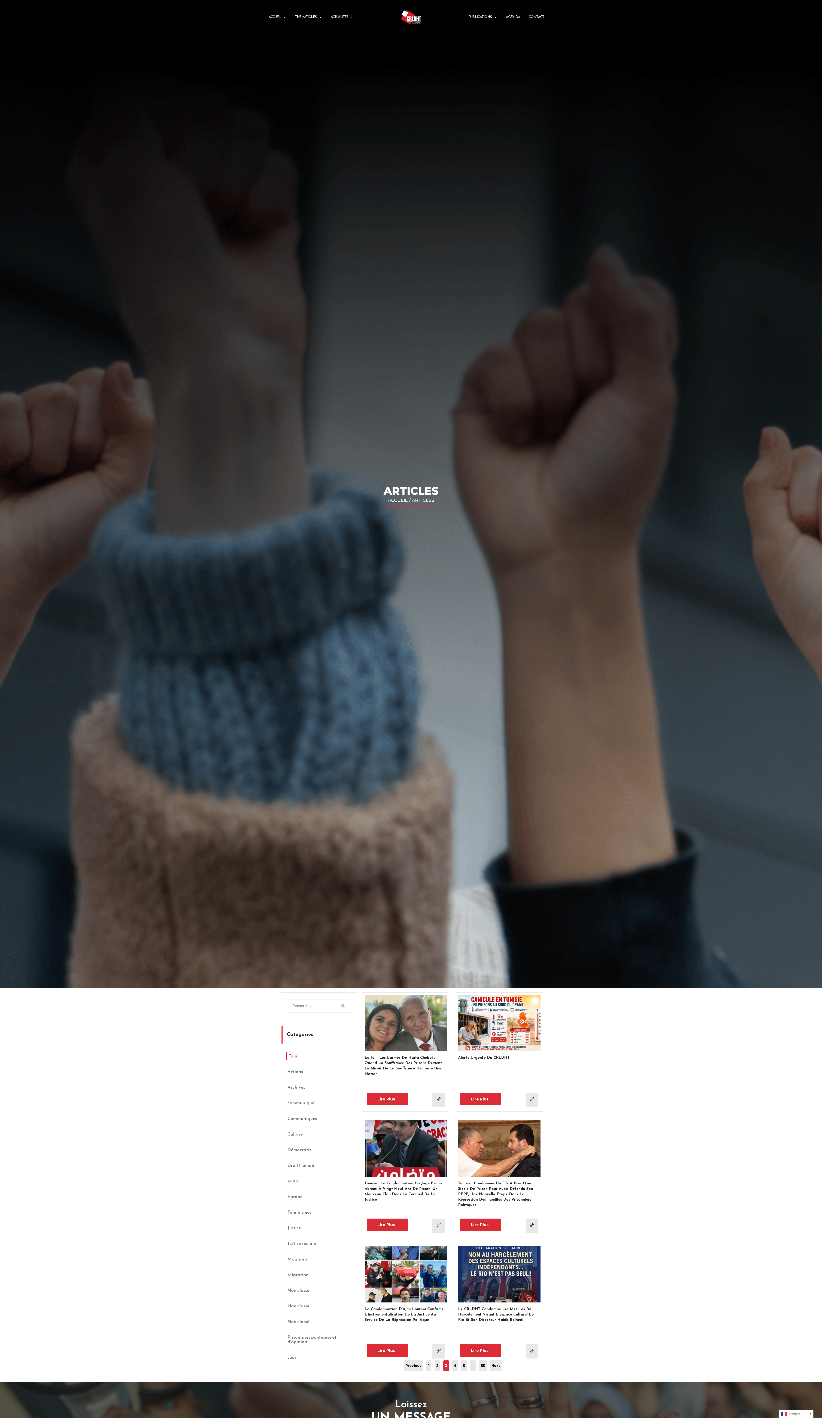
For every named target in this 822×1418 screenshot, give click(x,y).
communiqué (300, 1103)
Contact (536, 17)
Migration (298, 1275)
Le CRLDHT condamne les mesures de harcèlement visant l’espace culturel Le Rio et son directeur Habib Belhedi (496, 1314)
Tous (293, 1056)
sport (292, 1357)
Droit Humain (301, 1165)
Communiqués (302, 1119)
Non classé (298, 1290)
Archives (296, 1087)
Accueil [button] (275, 17)
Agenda (513, 17)
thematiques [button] (305, 17)
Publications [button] (480, 17)
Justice (294, 1228)
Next (495, 1366)
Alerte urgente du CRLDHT (484, 1058)
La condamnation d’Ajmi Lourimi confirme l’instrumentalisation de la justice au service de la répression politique (404, 1314)
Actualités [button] (339, 17)
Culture (295, 1134)
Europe (294, 1197)
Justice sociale (301, 1243)
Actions (295, 1072)
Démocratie (299, 1150)
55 (484, 1364)
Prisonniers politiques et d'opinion (311, 1339)
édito (292, 1181)
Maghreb (297, 1259)
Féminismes (299, 1212)
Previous (413, 1366)
